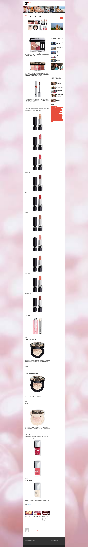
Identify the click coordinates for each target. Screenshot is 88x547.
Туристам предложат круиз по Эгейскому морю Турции (59, 60)
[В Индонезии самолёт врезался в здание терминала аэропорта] (53, 57)
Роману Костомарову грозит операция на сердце (59, 91)
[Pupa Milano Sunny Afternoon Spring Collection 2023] (29, 515)
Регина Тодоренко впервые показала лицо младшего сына (59, 100)
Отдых (47, 12)
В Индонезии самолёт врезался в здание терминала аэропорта (59, 56)
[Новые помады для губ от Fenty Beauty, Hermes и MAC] (37, 515)
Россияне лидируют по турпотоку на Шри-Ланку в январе (59, 48)
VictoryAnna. (32, 3)
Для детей (53, 106)
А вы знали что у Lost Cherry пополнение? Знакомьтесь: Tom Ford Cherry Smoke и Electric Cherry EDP (45, 518)
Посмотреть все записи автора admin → (35, 530)
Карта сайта (50, 12)
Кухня (44, 12)
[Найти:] (57, 18)
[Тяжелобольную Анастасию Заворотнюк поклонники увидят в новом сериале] (57, 70)
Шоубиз (37, 12)
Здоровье (40, 12)
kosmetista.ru (29, 504)
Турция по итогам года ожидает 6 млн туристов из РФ (59, 52)
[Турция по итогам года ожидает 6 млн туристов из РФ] (53, 53)
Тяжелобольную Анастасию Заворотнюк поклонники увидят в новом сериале (57, 72)
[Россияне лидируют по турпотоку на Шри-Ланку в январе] (53, 49)
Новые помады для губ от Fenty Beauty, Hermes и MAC (37, 517)
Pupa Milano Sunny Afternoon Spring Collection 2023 (29, 517)
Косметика (26, 12)
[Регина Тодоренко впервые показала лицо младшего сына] (53, 101)
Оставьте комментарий (59, 74)
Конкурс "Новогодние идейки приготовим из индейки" (57, 107)
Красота (31, 12)
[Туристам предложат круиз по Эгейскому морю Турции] (53, 61)
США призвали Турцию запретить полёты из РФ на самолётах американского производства (59, 43)
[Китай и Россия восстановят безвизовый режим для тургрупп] (57, 30)
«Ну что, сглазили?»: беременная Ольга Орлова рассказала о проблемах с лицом (59, 83)
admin (55, 74)
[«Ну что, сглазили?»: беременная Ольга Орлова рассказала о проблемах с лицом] (53, 84)
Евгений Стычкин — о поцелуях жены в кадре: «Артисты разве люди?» (59, 87)
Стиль (34, 12)
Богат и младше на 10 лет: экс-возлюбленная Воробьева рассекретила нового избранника (59, 95)
